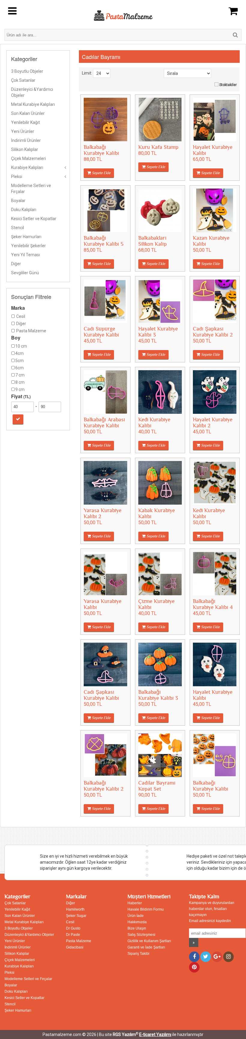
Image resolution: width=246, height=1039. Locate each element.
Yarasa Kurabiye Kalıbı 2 (103, 513)
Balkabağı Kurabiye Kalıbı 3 (158, 695)
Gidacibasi (74, 947)
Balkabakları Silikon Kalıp (152, 241)
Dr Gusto (73, 928)
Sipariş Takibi (138, 953)
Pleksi (16, 176)
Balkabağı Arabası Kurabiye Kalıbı (104, 423)
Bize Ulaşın (137, 928)
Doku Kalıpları (23, 209)
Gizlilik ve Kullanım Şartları (149, 941)
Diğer (16, 263)
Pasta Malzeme (78, 941)
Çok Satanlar (23, 80)
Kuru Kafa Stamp (158, 147)
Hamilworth (75, 909)
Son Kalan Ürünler (28, 113)
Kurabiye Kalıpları (27, 167)
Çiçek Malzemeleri (28, 158)
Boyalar (18, 200)
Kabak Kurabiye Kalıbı (156, 513)
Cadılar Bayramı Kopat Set (157, 786)
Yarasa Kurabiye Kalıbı (103, 604)
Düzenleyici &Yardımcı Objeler (32, 92)
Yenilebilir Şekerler (28, 245)
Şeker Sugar (76, 916)
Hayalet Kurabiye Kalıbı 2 (212, 423)
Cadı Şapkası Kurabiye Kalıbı (101, 695)
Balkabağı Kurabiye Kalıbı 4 (213, 604)
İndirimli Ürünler (26, 140)
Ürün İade (136, 916)
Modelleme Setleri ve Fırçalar (31, 188)
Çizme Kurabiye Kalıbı (156, 604)
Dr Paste (73, 935)
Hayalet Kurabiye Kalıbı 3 (158, 332)
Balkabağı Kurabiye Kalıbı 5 (104, 241)
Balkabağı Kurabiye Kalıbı (101, 150)
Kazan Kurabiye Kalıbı (211, 241)
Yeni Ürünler (22, 131)
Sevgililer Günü (25, 272)
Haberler (135, 903)
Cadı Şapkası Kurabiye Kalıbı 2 (213, 332)
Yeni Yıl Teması (25, 254)
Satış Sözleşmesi (141, 935)
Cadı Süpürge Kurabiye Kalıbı (101, 332)
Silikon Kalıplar (24, 149)
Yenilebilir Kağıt (25, 122)
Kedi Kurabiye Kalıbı (154, 423)
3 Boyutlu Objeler (27, 71)
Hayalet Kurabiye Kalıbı (212, 150)
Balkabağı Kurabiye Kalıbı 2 (104, 786)
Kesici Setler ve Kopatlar (33, 218)
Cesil (70, 922)
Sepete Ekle (100, 173)
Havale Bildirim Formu (146, 909)
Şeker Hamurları (26, 236)
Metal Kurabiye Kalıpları (33, 104)
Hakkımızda (137, 922)
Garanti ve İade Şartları (146, 947)
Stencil (17, 227)
